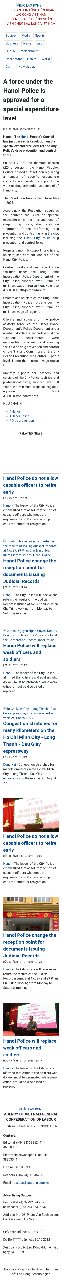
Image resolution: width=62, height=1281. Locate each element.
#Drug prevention (22, 421)
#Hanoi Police (19, 416)
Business (12, 43)
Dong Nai (9, 764)
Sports (40, 35)
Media (25, 35)
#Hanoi (15, 411)
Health (31, 59)
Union (40, 43)
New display (26, 67)
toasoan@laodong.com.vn (30, 1183)
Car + (9, 67)
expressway (11, 778)
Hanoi (25, 137)
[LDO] (31, 457)
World (45, 59)
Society (11, 35)
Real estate (14, 59)
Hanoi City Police (37, 238)
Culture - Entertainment (22, 51)
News (27, 43)
